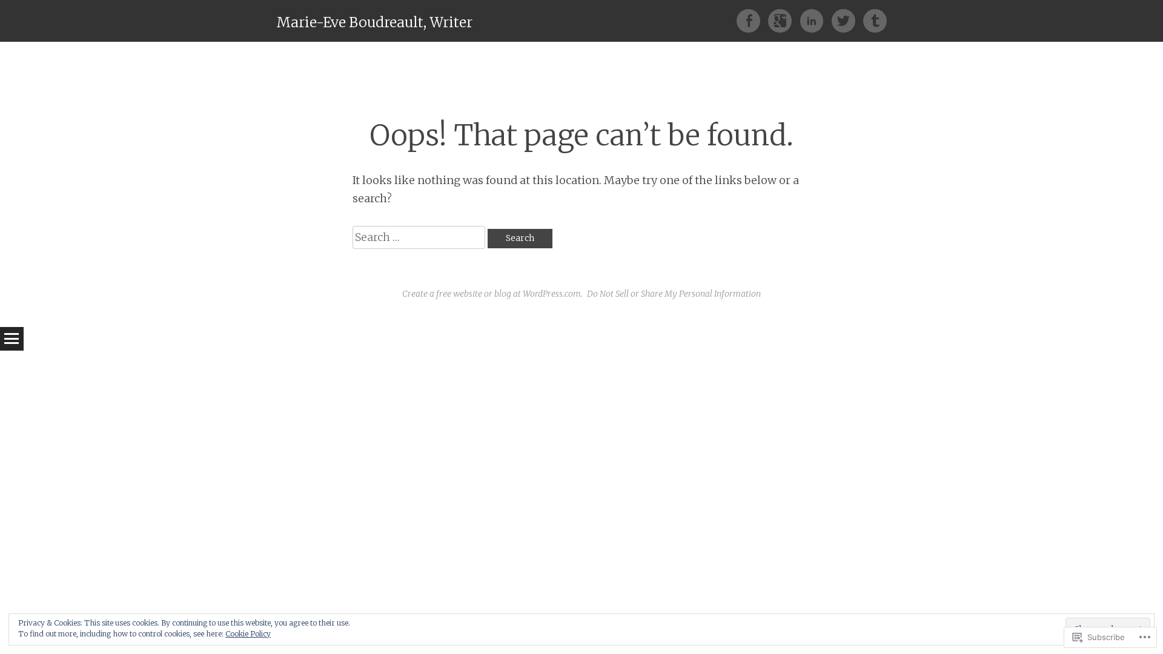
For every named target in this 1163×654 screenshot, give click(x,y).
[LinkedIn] (816, 20)
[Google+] (784, 20)
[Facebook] (752, 20)
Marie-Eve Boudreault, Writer (374, 22)
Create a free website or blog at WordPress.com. (492, 293)
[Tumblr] (875, 20)
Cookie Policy (248, 633)
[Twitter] (847, 20)
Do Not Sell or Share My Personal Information (674, 293)
